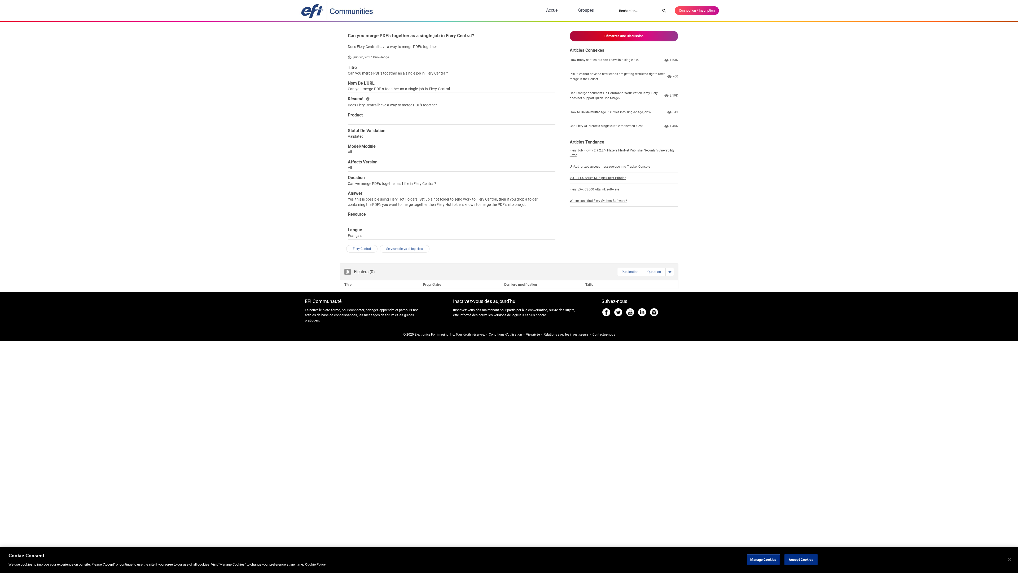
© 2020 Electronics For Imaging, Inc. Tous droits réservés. (444, 334)
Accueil (553, 10)
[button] (630, 272)
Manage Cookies (763, 560)
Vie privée (533, 334)
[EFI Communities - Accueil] (337, 10)
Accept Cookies (801, 560)
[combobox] (638, 11)
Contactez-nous (604, 334)
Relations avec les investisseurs (566, 334)
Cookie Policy (315, 564)
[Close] (1009, 559)
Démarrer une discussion (623, 36)
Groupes (586, 10)
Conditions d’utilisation (505, 334)
